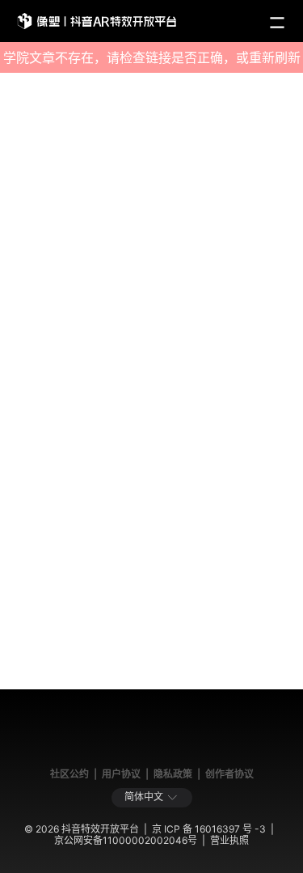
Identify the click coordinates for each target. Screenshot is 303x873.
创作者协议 (229, 774)
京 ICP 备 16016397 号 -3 (209, 829)
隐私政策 (173, 774)
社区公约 (69, 774)
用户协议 (121, 774)
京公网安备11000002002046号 (125, 840)
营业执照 (229, 840)
